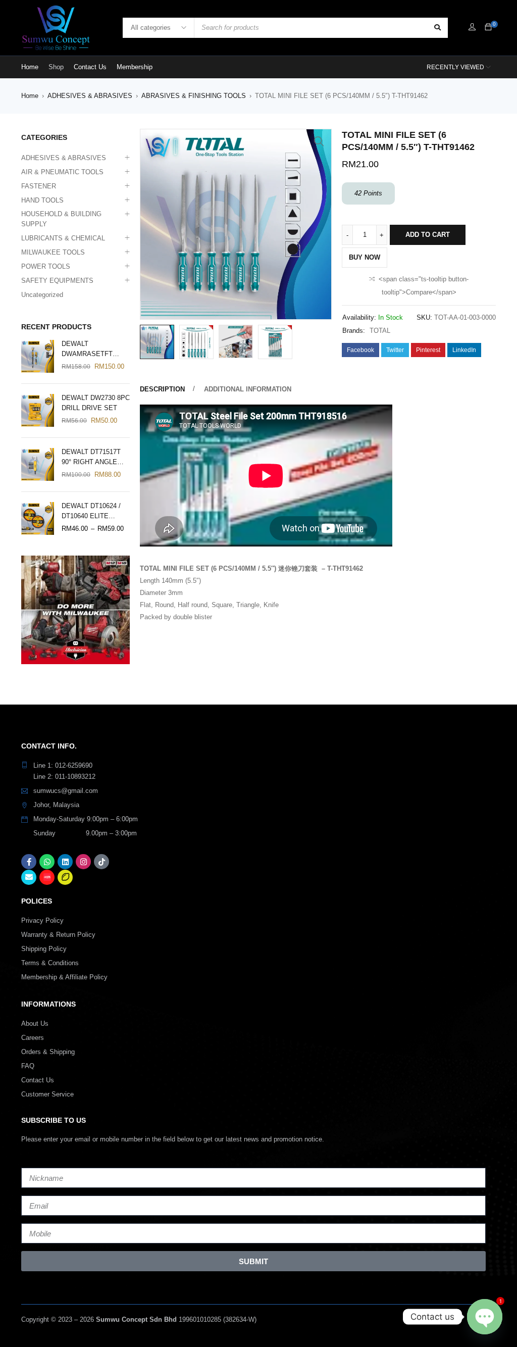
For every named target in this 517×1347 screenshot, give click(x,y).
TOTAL (380, 330)
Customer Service (47, 1094)
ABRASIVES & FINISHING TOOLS (193, 95)
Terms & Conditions (50, 963)
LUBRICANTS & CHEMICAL (63, 238)
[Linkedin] (65, 861)
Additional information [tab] (247, 389)
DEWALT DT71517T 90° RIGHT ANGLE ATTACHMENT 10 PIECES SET (91, 457)
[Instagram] (83, 861)
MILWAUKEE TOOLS (53, 252)
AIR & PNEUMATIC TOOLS (62, 172)
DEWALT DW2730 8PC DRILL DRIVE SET (96, 403)
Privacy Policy (42, 920)
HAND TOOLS (42, 200)
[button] (319, 141)
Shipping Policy (44, 949)
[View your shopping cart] (488, 27)
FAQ (27, 1066)
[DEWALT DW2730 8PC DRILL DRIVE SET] (37, 410)
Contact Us (37, 1080)
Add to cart (427, 234)
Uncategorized (42, 294)
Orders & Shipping (48, 1052)
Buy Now (364, 257)
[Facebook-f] (28, 861)
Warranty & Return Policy (58, 934)
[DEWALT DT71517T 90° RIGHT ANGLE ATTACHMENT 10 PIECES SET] (37, 464)
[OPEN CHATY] (484, 1316)
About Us (34, 1023)
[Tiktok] (101, 861)
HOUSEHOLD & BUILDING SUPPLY (61, 219)
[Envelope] (28, 877)
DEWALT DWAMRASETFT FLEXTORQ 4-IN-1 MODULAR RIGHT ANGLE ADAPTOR (89, 349)
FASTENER (38, 186)
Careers (32, 1037)
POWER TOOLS (45, 266)
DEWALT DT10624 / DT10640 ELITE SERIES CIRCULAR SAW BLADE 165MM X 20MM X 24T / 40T (93, 511)
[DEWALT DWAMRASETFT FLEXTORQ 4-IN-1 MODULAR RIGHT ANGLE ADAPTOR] (37, 356)
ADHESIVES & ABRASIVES (89, 95)
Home (29, 95)
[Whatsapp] (47, 861)
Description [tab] (162, 389)
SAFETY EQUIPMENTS (57, 280)
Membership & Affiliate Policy (64, 977)
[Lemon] (65, 877)
